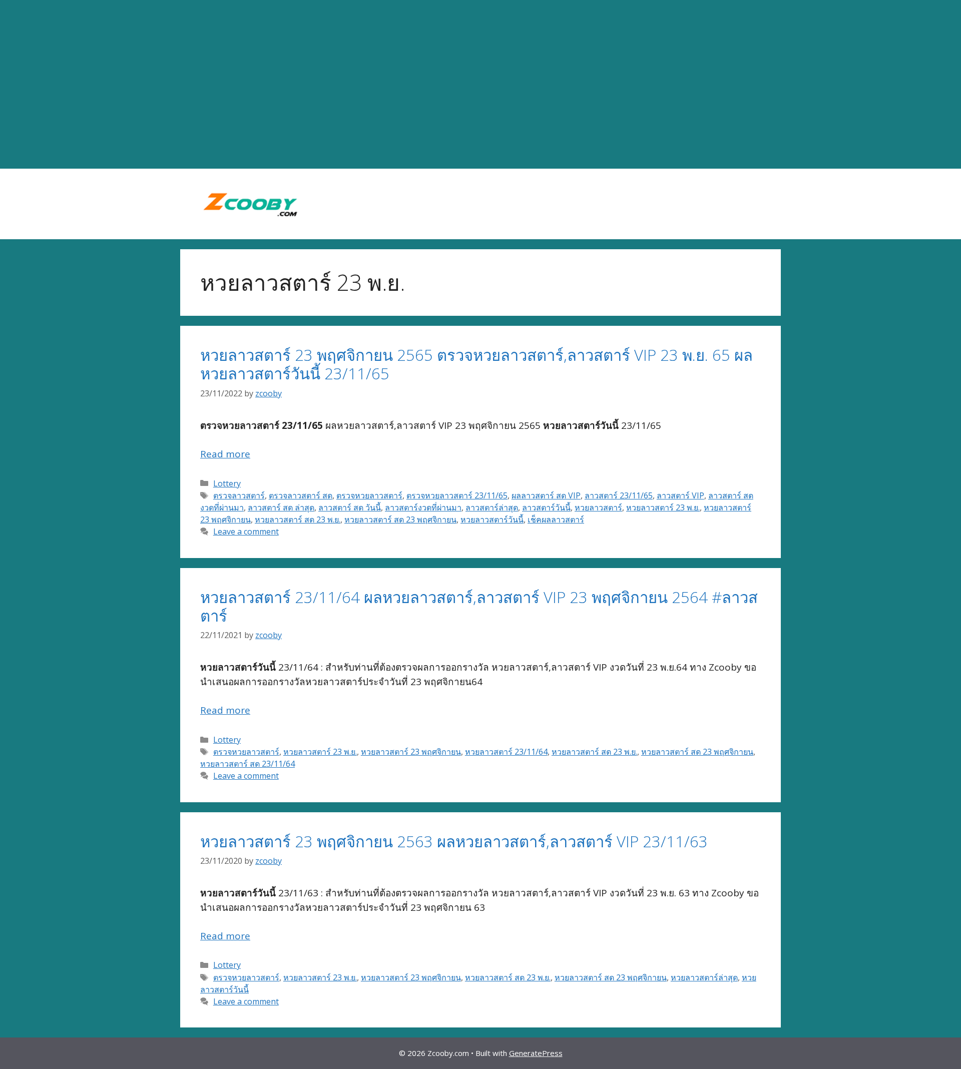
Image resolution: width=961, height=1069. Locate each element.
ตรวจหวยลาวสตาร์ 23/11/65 (457, 495)
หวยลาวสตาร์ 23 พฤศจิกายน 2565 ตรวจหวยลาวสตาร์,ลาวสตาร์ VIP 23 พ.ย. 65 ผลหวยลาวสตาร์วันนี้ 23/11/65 (476, 364)
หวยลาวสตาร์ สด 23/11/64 (247, 763)
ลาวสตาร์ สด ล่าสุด (281, 507)
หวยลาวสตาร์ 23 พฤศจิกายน (411, 751)
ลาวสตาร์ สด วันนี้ (349, 507)
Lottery (227, 483)
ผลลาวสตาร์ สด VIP (546, 495)
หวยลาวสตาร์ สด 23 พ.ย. (297, 519)
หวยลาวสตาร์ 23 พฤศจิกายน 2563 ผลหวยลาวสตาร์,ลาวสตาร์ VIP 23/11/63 (454, 841)
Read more (225, 453)
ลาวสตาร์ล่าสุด (491, 507)
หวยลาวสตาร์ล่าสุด (704, 977)
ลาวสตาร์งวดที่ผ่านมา (423, 507)
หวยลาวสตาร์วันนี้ (492, 519)
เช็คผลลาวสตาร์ (556, 519)
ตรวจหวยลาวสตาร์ (369, 495)
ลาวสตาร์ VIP (680, 495)
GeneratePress (536, 1053)
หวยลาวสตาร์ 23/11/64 (506, 751)
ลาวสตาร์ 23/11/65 (619, 495)
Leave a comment (246, 531)
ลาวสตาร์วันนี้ (546, 507)
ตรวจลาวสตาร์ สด (300, 495)
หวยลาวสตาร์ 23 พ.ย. (663, 507)
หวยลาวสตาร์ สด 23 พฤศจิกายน (400, 519)
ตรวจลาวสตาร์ (239, 495)
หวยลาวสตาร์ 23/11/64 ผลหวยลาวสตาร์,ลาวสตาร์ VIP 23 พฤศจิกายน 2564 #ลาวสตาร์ (479, 606)
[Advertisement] (480, 85)
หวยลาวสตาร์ (598, 507)
